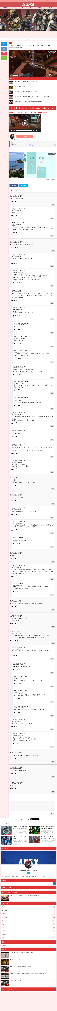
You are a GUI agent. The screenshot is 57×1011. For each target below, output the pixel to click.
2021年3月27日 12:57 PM (17, 721)
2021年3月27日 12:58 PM (17, 431)
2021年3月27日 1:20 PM (15, 753)
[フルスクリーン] (39, 130)
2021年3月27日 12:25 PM (17, 567)
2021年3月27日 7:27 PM (19, 707)
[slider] (24, 130)
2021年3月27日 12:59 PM (18, 367)
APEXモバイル (28, 906)
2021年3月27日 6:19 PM (17, 445)
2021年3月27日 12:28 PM (18, 585)
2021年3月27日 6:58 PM (18, 272)
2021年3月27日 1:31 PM (19, 678)
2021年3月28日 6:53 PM (19, 398)
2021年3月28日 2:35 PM (18, 735)
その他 (28, 913)
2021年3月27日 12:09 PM (17, 414)
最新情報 (5, 7)
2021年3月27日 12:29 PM (17, 509)
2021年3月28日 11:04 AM (18, 539)
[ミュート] (36, 130)
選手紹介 (40, 7)
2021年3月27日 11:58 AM (17, 256)
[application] (25, 123)
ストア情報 (28, 917)
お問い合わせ (51, 7)
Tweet (4, 44)
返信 (53, 204)
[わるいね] (15, 201)
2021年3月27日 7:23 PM (17, 523)
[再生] (11, 130)
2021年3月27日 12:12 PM (19, 324)
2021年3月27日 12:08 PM (18, 309)
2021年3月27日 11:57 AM (15, 495)
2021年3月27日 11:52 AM (15, 196)
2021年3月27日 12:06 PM (15, 553)
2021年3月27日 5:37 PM (15, 768)
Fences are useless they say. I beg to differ (26, 144)
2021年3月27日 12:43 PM (17, 649)
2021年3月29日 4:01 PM (17, 462)
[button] (25, 123)
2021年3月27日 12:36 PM (15, 633)
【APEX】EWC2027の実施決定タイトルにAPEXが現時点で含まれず (24, 895)
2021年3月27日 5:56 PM (19, 692)
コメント (12, 800)
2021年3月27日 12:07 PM (15, 601)
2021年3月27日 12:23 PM (19, 338)
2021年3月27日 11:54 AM (17, 210)
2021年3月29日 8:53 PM (19, 352)
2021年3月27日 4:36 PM (19, 383)
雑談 (31, 7)
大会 (28, 924)
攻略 (14, 7)
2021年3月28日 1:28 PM (15, 783)
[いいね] (11, 201)
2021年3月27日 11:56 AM (15, 479)
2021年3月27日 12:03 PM (17, 224)
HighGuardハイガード (28, 910)
